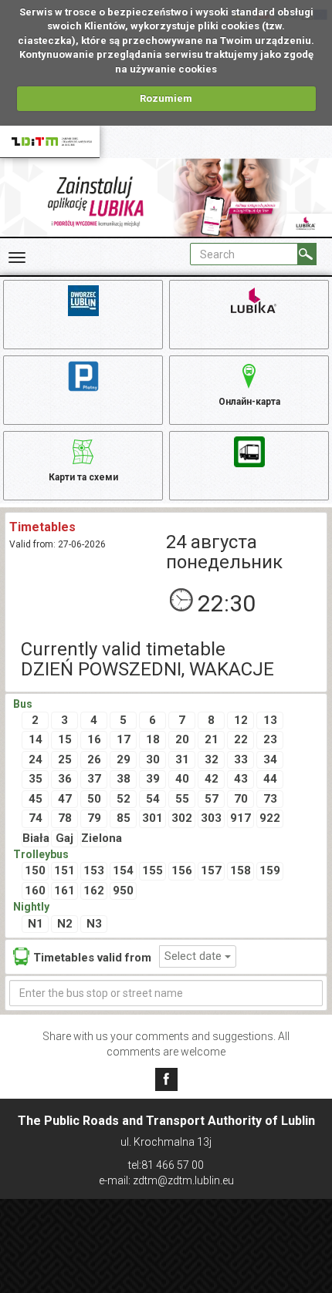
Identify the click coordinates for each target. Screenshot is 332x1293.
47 (65, 799)
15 (65, 739)
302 (181, 818)
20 (182, 739)
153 (93, 870)
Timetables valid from (92, 958)
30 (153, 759)
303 (211, 818)
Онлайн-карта (249, 401)
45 (35, 799)
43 (241, 779)
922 (269, 818)
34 (270, 759)
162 (93, 890)
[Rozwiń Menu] (17, 257)
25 (65, 759)
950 (123, 890)
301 (152, 818)
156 (181, 870)
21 (212, 739)
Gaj (64, 838)
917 (240, 818)
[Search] (307, 254)
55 (182, 799)
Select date (194, 956)
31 (182, 759)
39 (153, 779)
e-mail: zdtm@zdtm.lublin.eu (166, 1180)
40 (182, 779)
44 (270, 779)
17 (123, 739)
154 (123, 870)
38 (123, 779)
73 (270, 799)
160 (35, 890)
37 (94, 779)
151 (64, 870)
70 (241, 799)
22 (241, 739)
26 (94, 759)
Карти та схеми (83, 477)
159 (269, 870)
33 (241, 759)
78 (65, 818)
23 (270, 739)
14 (35, 739)
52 (123, 799)
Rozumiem (166, 98)
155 (152, 870)
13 (270, 720)
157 (211, 870)
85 (123, 818)
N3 (94, 924)
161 (64, 890)
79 (94, 818)
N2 (65, 924)
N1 (35, 924)
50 (94, 799)
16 (94, 739)
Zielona (94, 838)
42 (212, 779)
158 (240, 870)
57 (212, 799)
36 (65, 779)
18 (153, 739)
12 (241, 720)
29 (123, 759)
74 (35, 818)
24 (35, 759)
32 (212, 759)
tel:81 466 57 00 (166, 1165)
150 (35, 870)
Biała (35, 838)
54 (153, 799)
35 (35, 779)
